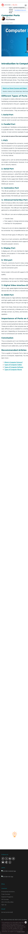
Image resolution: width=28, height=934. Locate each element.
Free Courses (5, 894)
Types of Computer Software (13, 367)
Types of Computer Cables (13, 364)
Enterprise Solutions (8, 891)
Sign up (3, 904)
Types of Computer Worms (13, 369)
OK (26, 922)
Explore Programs (7, 897)
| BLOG (14, 5)
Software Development (18, 7)
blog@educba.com (20, 10)
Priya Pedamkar (10, 19)
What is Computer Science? (13, 362)
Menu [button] (23, 5)
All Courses (5, 899)
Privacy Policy (21, 931)
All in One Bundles (7, 902)
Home (10, 7)
